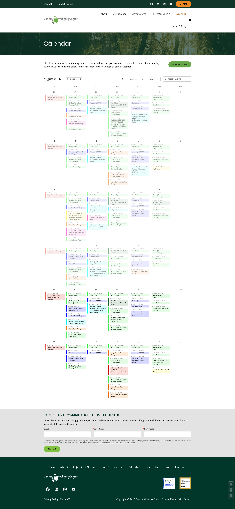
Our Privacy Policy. (130, 442)
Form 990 (65, 499)
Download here (179, 64)
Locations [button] (133, 79)
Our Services (119, 13)
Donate (183, 3)
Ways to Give (139, 13)
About (104, 13)
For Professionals (160, 13)
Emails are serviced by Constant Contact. (110, 442)
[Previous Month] (67, 79)
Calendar (180, 13)
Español (48, 3)
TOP (231, 483)
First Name (99, 429)
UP (231, 489)
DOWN (231, 496)
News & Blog (179, 26)
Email (46, 429)
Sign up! (52, 449)
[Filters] (122, 79)
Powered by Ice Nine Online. (176, 499)
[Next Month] (80, 79)
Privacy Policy (51, 499)
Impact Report (65, 3)
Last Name (149, 429)
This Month (74, 79)
